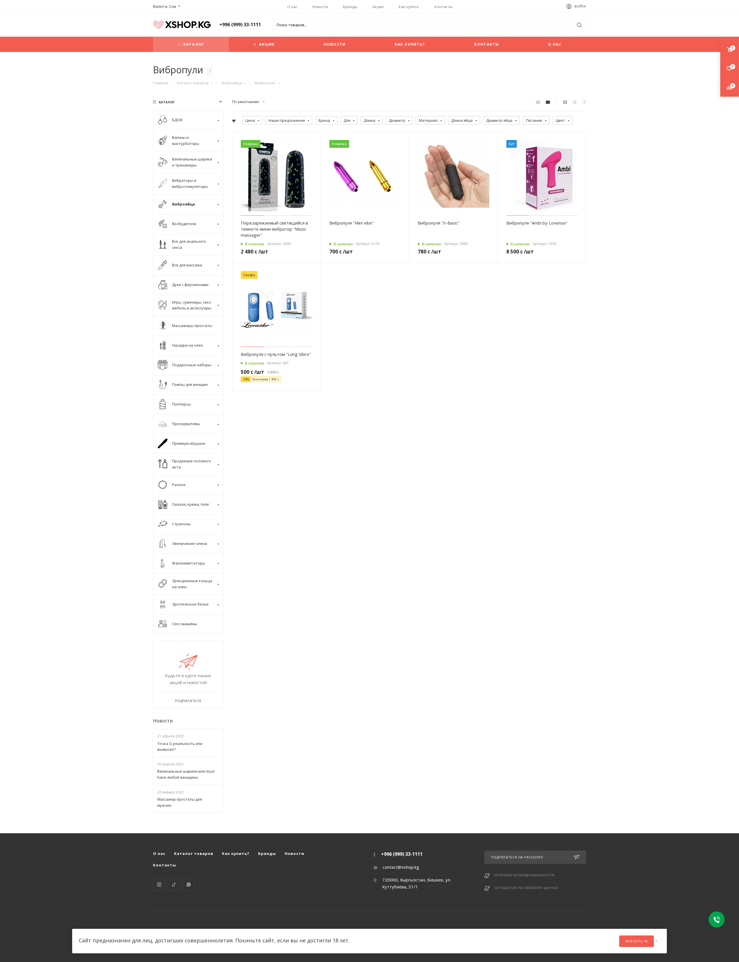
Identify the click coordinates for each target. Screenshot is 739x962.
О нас (292, 6)
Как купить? (410, 44)
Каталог (193, 44)
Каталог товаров (193, 82)
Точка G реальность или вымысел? (179, 746)
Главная (160, 82)
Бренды (350, 6)
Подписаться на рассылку (517, 857)
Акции (378, 6)
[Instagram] (159, 884)
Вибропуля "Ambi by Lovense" (537, 223)
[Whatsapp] (188, 884)
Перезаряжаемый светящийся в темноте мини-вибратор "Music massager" (274, 229)
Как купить (409, 6)
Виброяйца (232, 82)
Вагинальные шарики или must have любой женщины (185, 774)
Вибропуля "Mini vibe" (351, 223)
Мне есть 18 (636, 941)
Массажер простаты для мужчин (179, 802)
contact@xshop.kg (401, 867)
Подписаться (188, 700)
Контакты (443, 6)
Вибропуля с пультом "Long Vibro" (276, 354)
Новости (320, 6)
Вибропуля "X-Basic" (439, 223)
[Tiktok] (174, 884)
